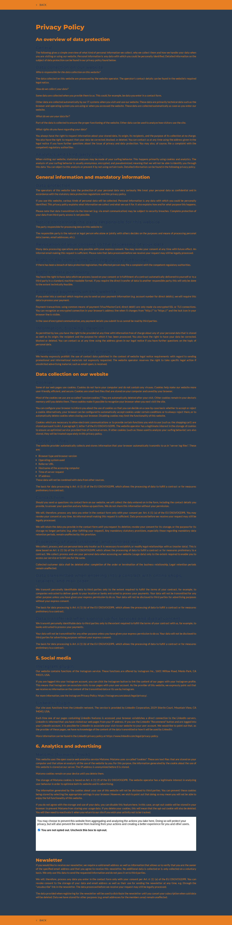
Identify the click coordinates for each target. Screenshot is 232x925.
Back (43, 4)
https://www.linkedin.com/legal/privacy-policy (132, 735)
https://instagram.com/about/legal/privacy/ (122, 695)
